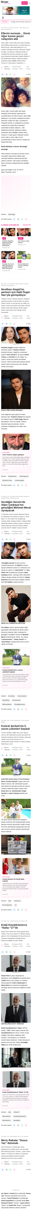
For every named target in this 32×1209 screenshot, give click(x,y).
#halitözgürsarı (23, 476)
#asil (9, 901)
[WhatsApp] (10, 74)
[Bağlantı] (14, 74)
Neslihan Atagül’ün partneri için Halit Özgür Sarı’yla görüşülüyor (7, 243)
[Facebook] (2, 74)
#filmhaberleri (6, 1120)
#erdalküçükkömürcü (19, 1116)
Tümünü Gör (27, 225)
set (15, 905)
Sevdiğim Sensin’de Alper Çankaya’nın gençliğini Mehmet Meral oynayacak (8, 266)
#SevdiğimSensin (19, 704)
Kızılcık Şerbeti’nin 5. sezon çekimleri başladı (12, 671)
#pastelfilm (16, 1120)
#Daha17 (16, 1112)
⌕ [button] (29, 3)
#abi (9, 1112)
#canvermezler (22, 696)
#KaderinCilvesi (7, 480)
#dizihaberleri (12, 476)
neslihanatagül (19, 480)
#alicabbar (11, 696)
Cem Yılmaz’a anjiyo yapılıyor (13, 455)
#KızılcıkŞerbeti (7, 905)
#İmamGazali (16, 700)
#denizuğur (11, 214)
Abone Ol (24, 3)
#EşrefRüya (5, 700)
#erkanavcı (17, 901)
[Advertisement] (16, 193)
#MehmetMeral (6, 704)
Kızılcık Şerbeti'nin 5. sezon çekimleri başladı (23, 265)
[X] (6, 74)
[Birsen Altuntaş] (6, 3)
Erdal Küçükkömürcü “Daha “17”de (15, 1092)
